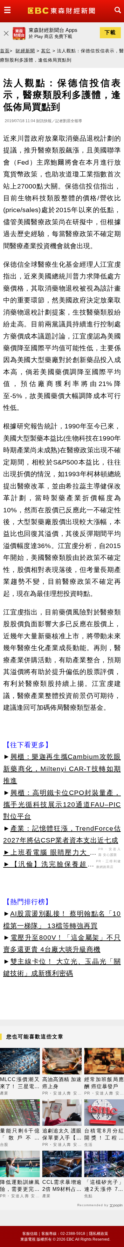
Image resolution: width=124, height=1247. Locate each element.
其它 (46, 50)
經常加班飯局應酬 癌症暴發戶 (104, 1083)
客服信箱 (30, 1233)
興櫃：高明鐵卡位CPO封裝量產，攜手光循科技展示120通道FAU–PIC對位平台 (62, 804)
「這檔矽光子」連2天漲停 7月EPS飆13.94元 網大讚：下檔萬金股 (104, 1186)
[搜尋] (116, 16)
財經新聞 (25, 50)
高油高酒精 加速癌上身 (62, 1083)
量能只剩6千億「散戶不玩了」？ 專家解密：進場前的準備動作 (20, 1135)
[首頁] (62, 10)
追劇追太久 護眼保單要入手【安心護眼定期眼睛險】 (62, 1135)
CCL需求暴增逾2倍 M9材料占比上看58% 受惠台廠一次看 (62, 1186)
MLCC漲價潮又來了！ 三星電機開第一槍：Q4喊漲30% (20, 1083)
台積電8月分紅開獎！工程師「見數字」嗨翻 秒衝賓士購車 (104, 1135)
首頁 (5, 50)
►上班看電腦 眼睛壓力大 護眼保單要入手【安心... (50, 853)
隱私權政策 (98, 1233)
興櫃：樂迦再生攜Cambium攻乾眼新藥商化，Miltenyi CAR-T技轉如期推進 (62, 768)
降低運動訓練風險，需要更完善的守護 (20, 1186)
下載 (110, 32)
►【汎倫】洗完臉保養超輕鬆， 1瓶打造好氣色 (48, 865)
